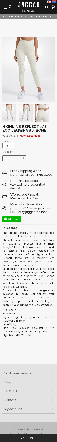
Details (11, 228)
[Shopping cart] (53, 6)
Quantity (7, 151)
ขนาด (5, 141)
